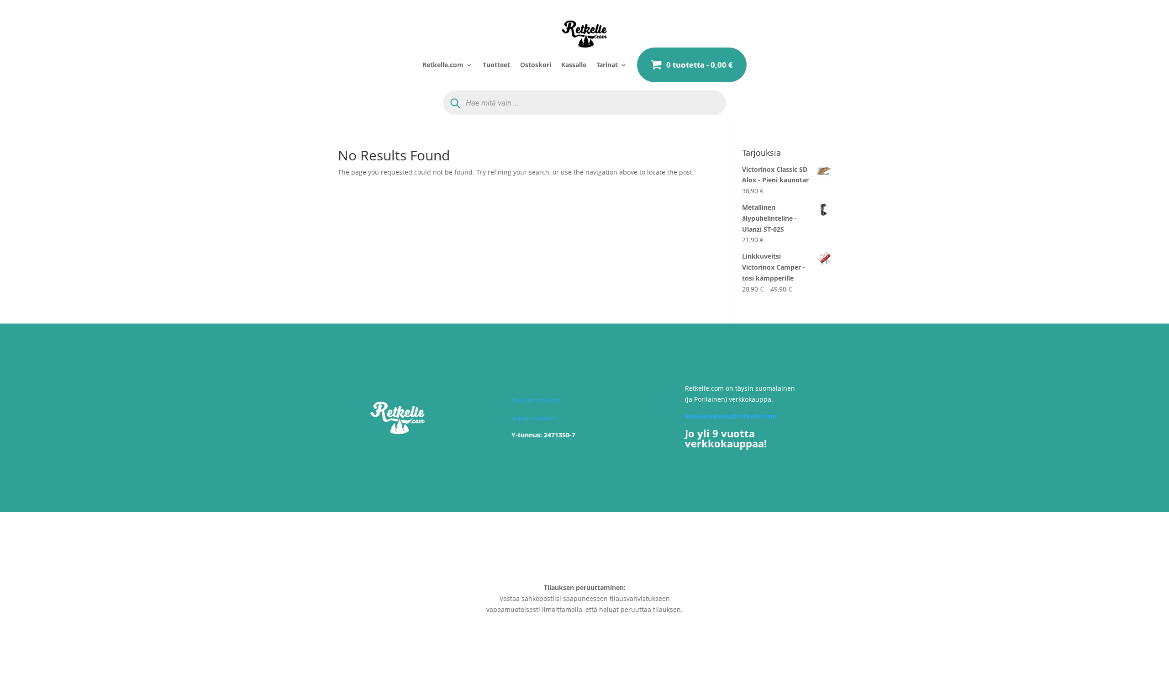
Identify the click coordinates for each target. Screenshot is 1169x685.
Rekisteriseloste (535, 400)
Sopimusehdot (533, 418)
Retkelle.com (442, 64)
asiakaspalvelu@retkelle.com (731, 416)
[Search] (455, 103)
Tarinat (607, 64)
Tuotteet (496, 64)
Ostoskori (535, 64)
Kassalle (573, 64)
